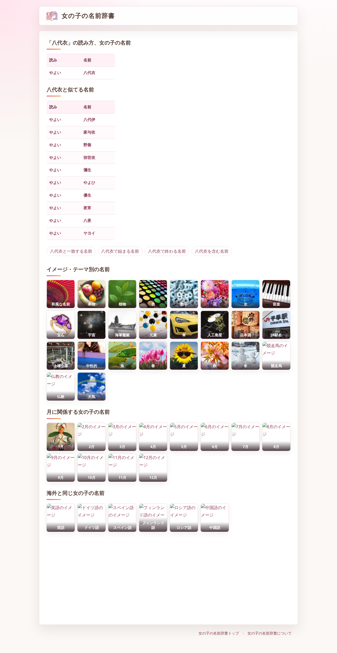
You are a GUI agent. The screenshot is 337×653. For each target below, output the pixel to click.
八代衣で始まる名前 (120, 251)
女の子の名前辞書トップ (219, 633)
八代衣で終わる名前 (167, 251)
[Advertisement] (168, 575)
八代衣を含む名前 (212, 251)
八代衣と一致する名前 (71, 251)
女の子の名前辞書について (269, 633)
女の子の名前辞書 (88, 15)
